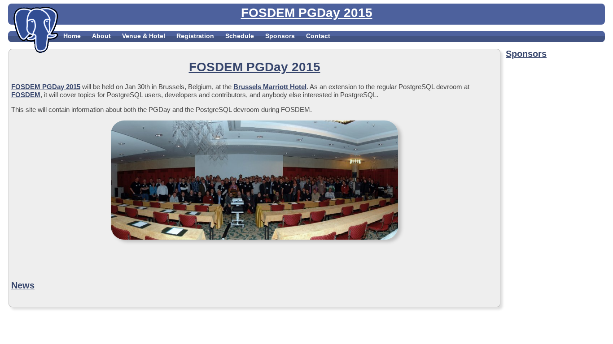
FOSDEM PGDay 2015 (45, 86)
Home (72, 35)
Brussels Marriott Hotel (269, 86)
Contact (318, 35)
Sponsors (280, 35)
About (101, 35)
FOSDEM (25, 95)
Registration (195, 35)
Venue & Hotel (143, 35)
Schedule (239, 35)
